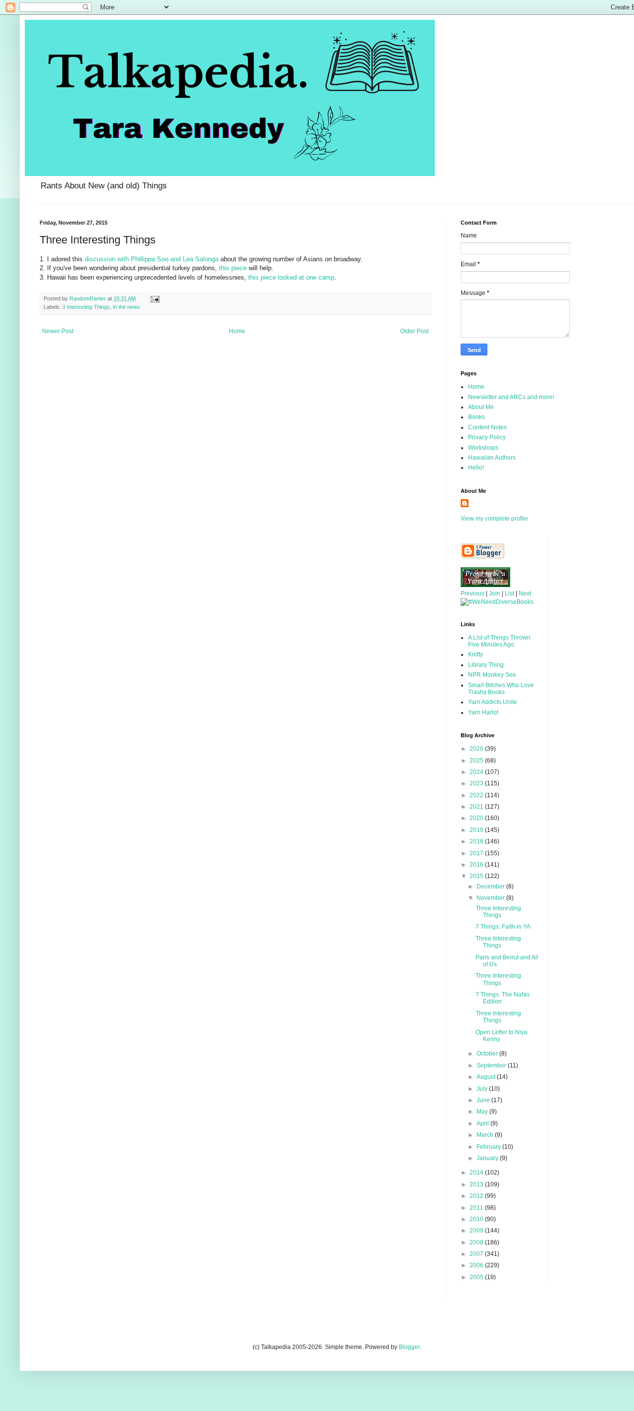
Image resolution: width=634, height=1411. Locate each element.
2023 (477, 783)
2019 (477, 829)
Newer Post (57, 331)
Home (237, 331)
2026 (477, 748)
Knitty (475, 654)
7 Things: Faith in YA (503, 926)
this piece (233, 268)
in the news (126, 307)
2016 (477, 864)
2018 (477, 841)
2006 (477, 1265)
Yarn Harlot (483, 712)
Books (476, 416)
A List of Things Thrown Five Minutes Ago (499, 641)
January (488, 1158)
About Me (481, 407)
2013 (477, 1184)
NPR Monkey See (492, 674)
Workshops (483, 447)
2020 (477, 818)
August (486, 1076)
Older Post (414, 331)
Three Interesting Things (498, 912)
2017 (477, 853)
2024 (477, 771)
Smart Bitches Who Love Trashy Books (501, 689)
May (482, 1111)
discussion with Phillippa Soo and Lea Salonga (151, 259)
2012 (477, 1195)
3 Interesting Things (86, 307)
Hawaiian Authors (492, 457)
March (485, 1134)
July (482, 1088)
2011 (477, 1207)
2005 (477, 1277)
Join (494, 593)
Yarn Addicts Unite (492, 702)
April (483, 1123)
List (509, 593)
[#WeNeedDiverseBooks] (497, 601)
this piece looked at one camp (291, 277)
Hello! (476, 467)
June (483, 1100)
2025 (477, 760)
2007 (477, 1253)
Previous (472, 593)
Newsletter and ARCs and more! (511, 397)
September (492, 1065)
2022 (477, 795)
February (489, 1146)
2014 (477, 1172)
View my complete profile (494, 518)
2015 (477, 876)
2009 (477, 1230)
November (491, 897)
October (487, 1053)
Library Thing (486, 664)
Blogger (409, 1347)
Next (525, 593)
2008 (477, 1242)
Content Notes (487, 427)
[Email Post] (154, 298)
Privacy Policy (487, 437)
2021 (477, 806)
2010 (477, 1219)
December (491, 886)
